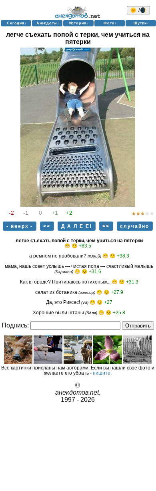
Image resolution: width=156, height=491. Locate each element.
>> (106, 226)
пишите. (102, 372)
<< (46, 226)
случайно (134, 226)
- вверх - (19, 226)
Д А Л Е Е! (76, 226)
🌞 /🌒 (138, 10)
